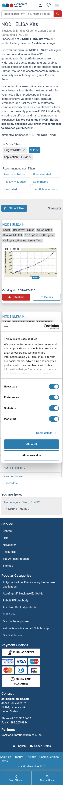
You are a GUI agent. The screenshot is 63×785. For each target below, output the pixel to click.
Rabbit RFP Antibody (15, 600)
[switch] (54, 397)
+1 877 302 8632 (20, 718)
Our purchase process (16, 621)
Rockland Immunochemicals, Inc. (21, 735)
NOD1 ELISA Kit (14, 224)
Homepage (11, 502)
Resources (9, 551)
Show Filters (16, 208)
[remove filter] (24, 150)
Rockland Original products (19, 607)
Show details (44, 432)
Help (5, 538)
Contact (7, 531)
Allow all (31, 444)
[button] (9, 483)
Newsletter (9, 545)
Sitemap (8, 565)
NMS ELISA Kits (13, 476)
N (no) (25, 502)
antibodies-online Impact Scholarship (26, 628)
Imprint (19, 757)
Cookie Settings (49, 757)
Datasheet (18, 297)
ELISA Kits (9, 614)
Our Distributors (12, 635)
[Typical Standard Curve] (30, 262)
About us (5, 757)
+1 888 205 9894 (17, 722)
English (21, 746)
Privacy (31, 757)
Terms (4, 761)
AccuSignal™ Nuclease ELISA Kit (23, 593)
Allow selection (31, 455)
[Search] (58, 13)
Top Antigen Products (16, 558)
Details (48, 297)
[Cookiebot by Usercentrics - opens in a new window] (44, 326)
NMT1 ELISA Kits (14, 468)
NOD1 (37, 502)
